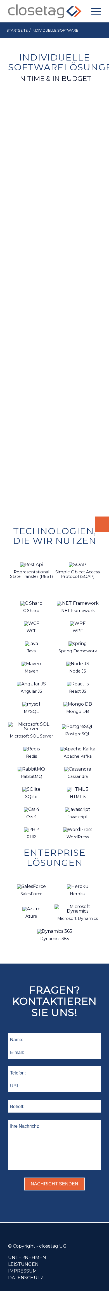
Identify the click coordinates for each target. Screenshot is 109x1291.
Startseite (17, 30)
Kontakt (102, 524)
